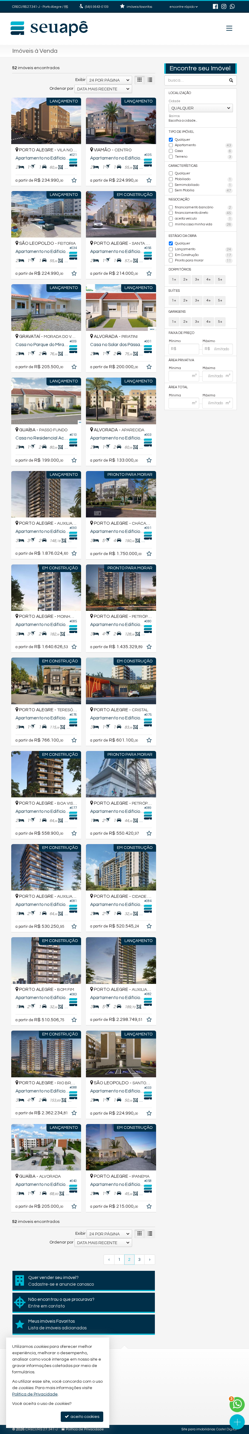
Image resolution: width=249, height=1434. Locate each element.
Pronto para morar (203, 261)
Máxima (209, 368)
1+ (174, 279)
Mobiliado (203, 179)
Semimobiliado (203, 185)
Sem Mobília (203, 191)
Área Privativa (181, 360)
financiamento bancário (203, 208)
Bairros (174, 116)
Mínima (175, 368)
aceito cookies (84, 1417)
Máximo (209, 341)
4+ (208, 279)
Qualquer (182, 139)
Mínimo (175, 341)
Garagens (177, 311)
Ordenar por (61, 88)
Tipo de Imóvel (181, 131)
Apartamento (203, 145)
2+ (185, 279)
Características (183, 165)
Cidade (174, 101)
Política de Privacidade (85, 1429)
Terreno (203, 157)
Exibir (80, 80)
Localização (180, 93)
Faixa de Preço (181, 333)
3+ (197, 279)
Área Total (178, 387)
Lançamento (203, 249)
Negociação (179, 199)
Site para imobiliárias (198, 1429)
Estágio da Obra (182, 235)
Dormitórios (180, 269)
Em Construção (203, 255)
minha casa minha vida (203, 225)
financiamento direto (203, 213)
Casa (203, 151)
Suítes (174, 290)
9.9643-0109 (97, 6)
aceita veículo (203, 219)
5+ (220, 279)
